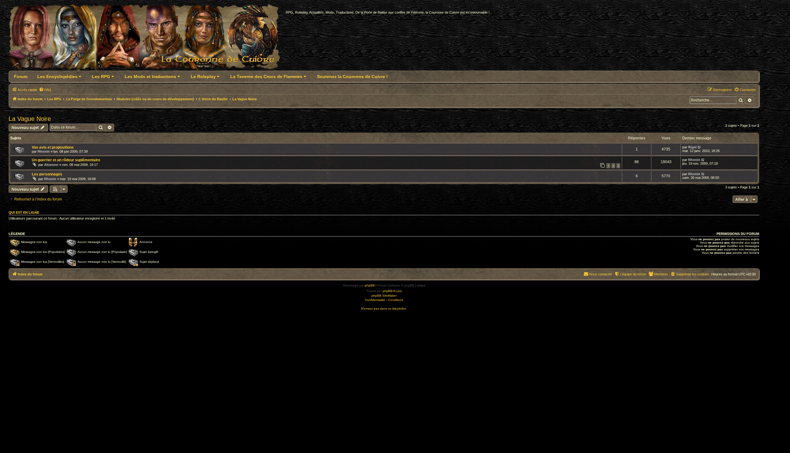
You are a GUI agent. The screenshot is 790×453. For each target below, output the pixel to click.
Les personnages (47, 174)
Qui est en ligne (24, 212)
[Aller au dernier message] (699, 147)
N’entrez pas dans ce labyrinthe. (384, 308)
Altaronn (51, 165)
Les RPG (101, 76)
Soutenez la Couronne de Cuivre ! (352, 76)
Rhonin (44, 151)
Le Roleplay (204, 76)
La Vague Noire (30, 118)
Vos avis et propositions (53, 147)
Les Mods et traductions (151, 76)
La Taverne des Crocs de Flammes (267, 76)
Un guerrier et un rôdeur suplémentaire (66, 160)
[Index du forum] (148, 39)
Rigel (692, 147)
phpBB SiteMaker (384, 295)
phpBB (370, 285)
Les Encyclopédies (58, 76)
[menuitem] (45, 89)
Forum (20, 76)
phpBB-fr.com (392, 291)
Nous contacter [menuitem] (600, 274)
